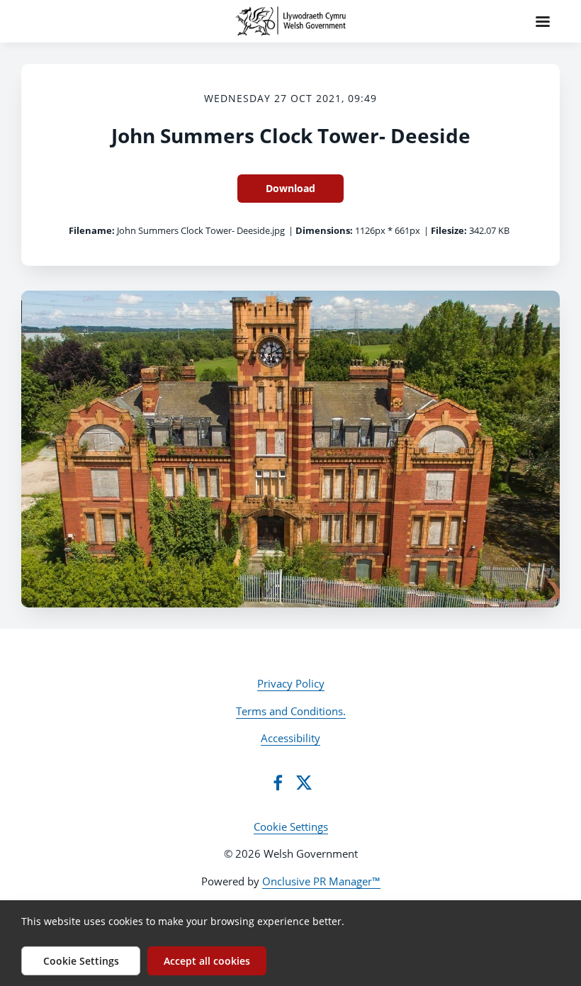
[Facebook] (278, 782)
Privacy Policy (291, 683)
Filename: (92, 230)
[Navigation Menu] (543, 21)
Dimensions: (324, 230)
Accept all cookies (207, 961)
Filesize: (449, 230)
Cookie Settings (291, 826)
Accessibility (290, 738)
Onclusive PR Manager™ (321, 881)
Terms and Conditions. (291, 711)
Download (290, 188)
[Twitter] (304, 782)
